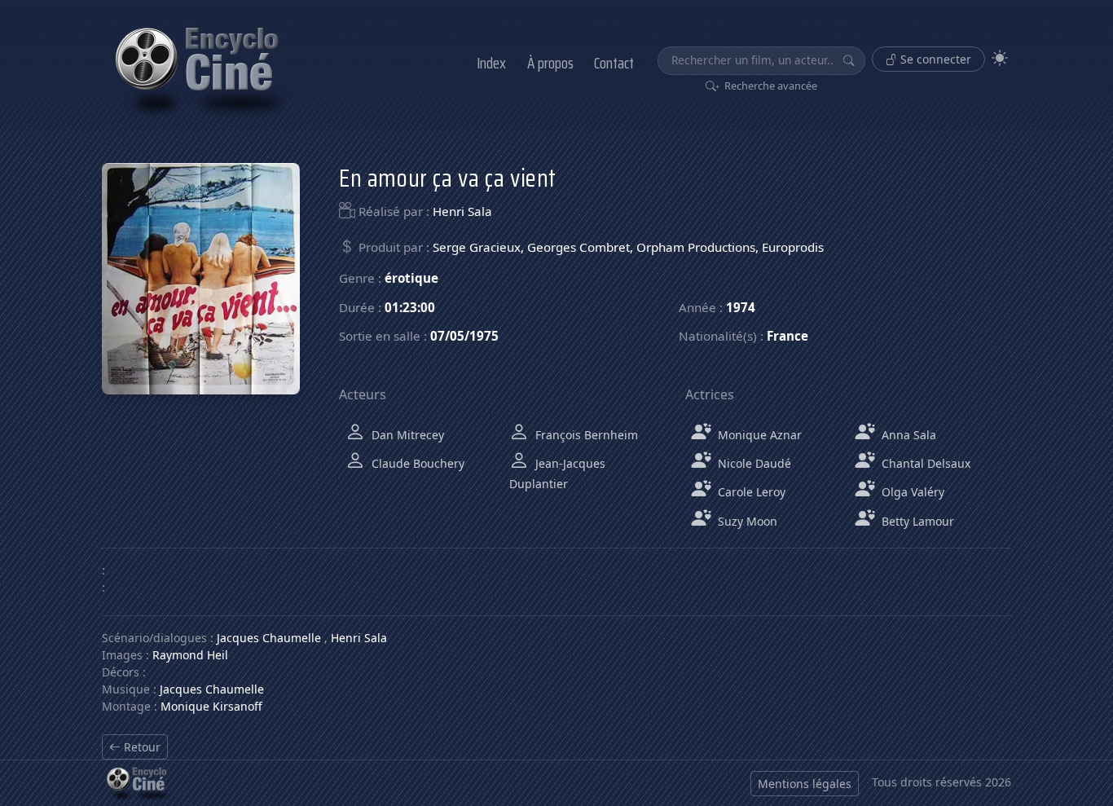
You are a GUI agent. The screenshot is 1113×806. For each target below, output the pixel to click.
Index (491, 63)
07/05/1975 (464, 336)
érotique (411, 278)
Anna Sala (907, 435)
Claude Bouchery (416, 463)
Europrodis (793, 247)
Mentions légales (804, 783)
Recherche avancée (769, 85)
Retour (141, 747)
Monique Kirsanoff (211, 706)
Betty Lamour (916, 521)
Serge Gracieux (477, 247)
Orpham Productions (695, 247)
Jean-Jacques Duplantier (557, 473)
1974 (740, 307)
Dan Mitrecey (406, 435)
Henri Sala (462, 211)
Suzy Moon (746, 521)
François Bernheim (585, 435)
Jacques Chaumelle (269, 637)
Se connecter (934, 59)
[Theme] (999, 58)
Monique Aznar (758, 435)
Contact (614, 63)
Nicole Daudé (753, 463)
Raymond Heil (190, 655)
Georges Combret (578, 247)
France (787, 336)
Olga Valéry (911, 492)
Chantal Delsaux (924, 463)
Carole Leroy (750, 492)
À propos (550, 63)
